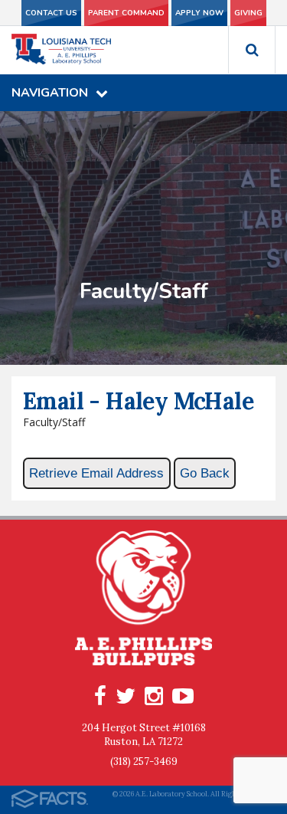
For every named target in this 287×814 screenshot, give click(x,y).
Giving (248, 13)
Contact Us (51, 13)
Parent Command (126, 13)
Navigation (49, 92)
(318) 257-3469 (144, 761)
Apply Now (199, 13)
